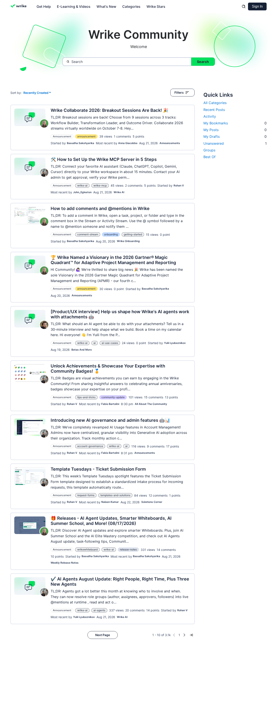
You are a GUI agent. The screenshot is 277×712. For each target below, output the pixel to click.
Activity (209, 116)
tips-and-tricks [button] (86, 397)
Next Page (102, 635)
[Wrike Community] (19, 6)
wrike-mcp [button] (100, 185)
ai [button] (94, 343)
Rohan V (179, 185)
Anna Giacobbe (127, 143)
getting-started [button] (133, 234)
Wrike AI (119, 192)
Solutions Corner (151, 502)
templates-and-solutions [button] (115, 495)
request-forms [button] (85, 495)
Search (203, 61)
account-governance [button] (90, 446)
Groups (209, 150)
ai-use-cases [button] (110, 343)
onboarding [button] (111, 234)
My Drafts (235, 136)
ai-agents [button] (99, 610)
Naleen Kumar (110, 502)
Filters (179, 92)
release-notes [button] (128, 549)
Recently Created (35, 93)
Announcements (169, 143)
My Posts (235, 130)
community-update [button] (113, 397)
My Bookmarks (235, 123)
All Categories (215, 103)
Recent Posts (214, 109)
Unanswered (235, 143)
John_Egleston (82, 192)
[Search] (244, 6)
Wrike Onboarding (128, 241)
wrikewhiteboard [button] (87, 549)
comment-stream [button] (87, 234)
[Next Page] (184, 635)
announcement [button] (86, 136)
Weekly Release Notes (65, 562)
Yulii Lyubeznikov (175, 343)
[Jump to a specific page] (191, 635)
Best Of (209, 157)
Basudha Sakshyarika (80, 143)
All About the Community (151, 404)
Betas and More (81, 349)
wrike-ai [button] (82, 185)
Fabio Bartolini (110, 404)
